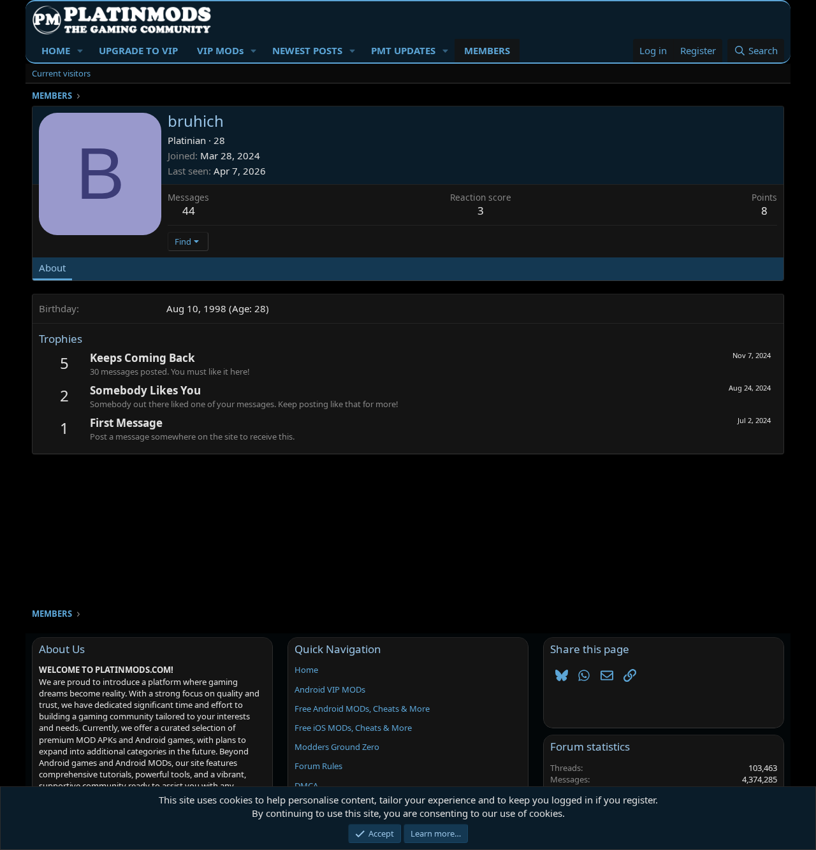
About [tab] (52, 267)
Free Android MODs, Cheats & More (362, 708)
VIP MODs (220, 50)
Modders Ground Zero (337, 747)
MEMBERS (487, 50)
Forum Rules (318, 766)
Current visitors (61, 73)
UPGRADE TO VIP (138, 50)
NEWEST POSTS (307, 50)
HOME (55, 50)
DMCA (306, 785)
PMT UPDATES (403, 50)
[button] (80, 50)
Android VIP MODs (330, 689)
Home (306, 669)
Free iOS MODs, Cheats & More (353, 727)
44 (188, 210)
